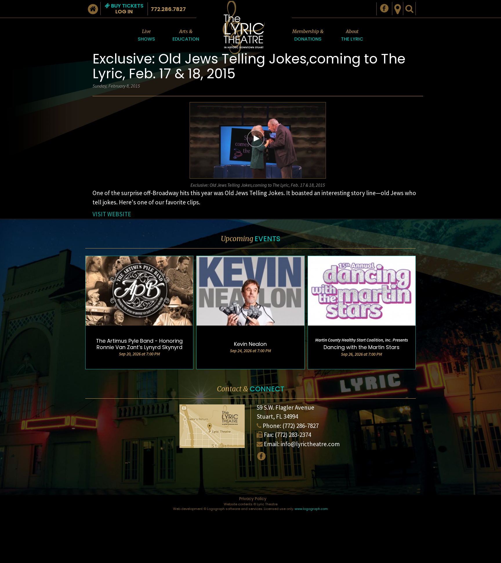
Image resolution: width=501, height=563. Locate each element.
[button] (255, 138)
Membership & (308, 35)
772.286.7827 (168, 9)
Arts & (186, 35)
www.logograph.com (311, 508)
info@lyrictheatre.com (310, 444)
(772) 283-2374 (293, 435)
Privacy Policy (252, 499)
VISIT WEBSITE (111, 214)
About (352, 35)
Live (146, 35)
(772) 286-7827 (300, 426)
